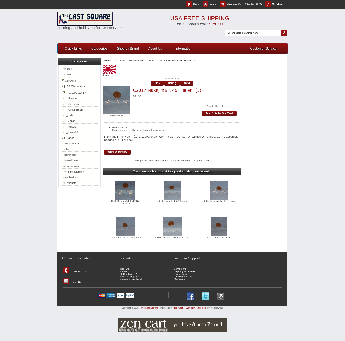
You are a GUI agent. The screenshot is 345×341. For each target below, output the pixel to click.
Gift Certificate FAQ (129, 274)
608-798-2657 (79, 271)
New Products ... (72, 177)
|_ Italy (69, 115)
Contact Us (180, 268)
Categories (99, 48)
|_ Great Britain (74, 109)
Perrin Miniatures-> (73, 171)
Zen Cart (178, 308)
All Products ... (71, 183)
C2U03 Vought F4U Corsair (172, 201)
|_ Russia (70, 126)
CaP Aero (120, 60)
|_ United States (74, 132)
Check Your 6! (71, 143)
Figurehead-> (70, 154)
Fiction (66, 149)
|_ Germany (72, 104)
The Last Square (149, 308)
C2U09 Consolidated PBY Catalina (125, 202)
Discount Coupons (129, 276)
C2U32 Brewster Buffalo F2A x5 (172, 237)
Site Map (123, 271)
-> (71, 80)
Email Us (76, 281)
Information (183, 48)
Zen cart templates (196, 308)
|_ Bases (69, 137)
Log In (213, 4)
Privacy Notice (181, 274)
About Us (155, 48)
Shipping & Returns (184, 271)
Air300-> (67, 74)
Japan (150, 60)
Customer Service (263, 48)
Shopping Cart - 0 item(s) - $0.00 (244, 4)
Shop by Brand (128, 48)
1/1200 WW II (136, 60)
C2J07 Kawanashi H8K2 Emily (219, 201)
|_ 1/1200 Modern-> (75, 86)
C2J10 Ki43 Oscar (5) (218, 237)
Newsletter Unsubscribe (131, 279)
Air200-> (67, 68)
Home (196, 4)
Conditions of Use (183, 276)
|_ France (71, 98)
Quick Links (73, 48)
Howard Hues (70, 160)
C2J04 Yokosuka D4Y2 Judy (125, 237)
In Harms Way (71, 166)
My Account (180, 279)
